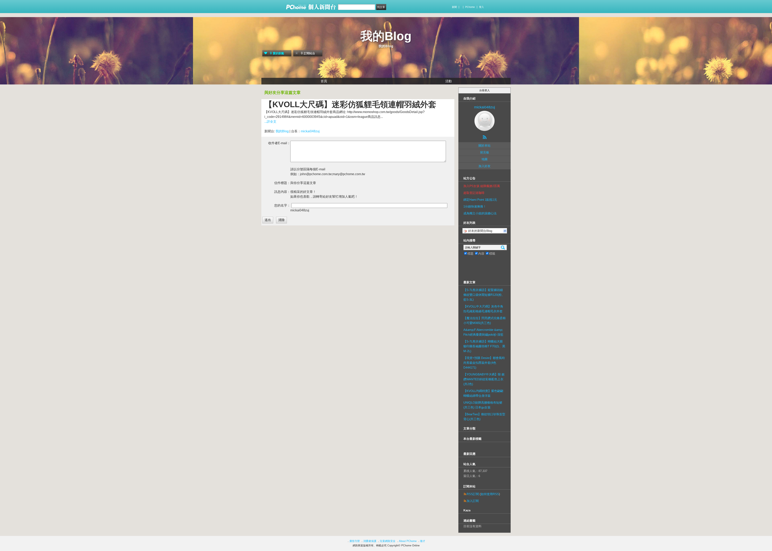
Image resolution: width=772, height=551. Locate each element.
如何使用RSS (490, 494)
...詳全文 (270, 121)
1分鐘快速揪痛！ (474, 206)
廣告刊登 (354, 541)
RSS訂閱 (473, 494)
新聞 (454, 7)
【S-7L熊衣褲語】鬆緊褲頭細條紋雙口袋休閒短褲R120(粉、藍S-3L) (484, 294)
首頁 (324, 81)
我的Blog (386, 36)
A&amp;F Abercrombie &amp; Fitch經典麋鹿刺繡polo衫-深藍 (483, 332)
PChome (470, 7)
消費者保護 (369, 541)
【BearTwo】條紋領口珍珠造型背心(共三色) (484, 416)
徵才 (422, 541)
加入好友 (484, 166)
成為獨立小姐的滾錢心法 (480, 213)
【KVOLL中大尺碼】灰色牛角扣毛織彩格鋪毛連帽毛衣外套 (483, 309)
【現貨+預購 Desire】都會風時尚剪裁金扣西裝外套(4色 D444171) (484, 362)
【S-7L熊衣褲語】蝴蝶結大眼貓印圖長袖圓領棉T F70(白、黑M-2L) (484, 346)
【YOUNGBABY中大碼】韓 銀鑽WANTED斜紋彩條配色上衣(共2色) (484, 379)
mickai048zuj (310, 131)
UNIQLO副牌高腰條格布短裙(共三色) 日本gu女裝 (482, 405)
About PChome (408, 541)
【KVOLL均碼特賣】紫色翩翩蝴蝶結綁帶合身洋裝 (483, 393)
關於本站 (484, 145)
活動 (448, 81)
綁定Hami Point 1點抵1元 (480, 199)
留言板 (484, 152)
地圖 (484, 159)
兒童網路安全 (387, 541)
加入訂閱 (473, 501)
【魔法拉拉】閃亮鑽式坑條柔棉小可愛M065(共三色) (484, 320)
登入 (481, 7)
